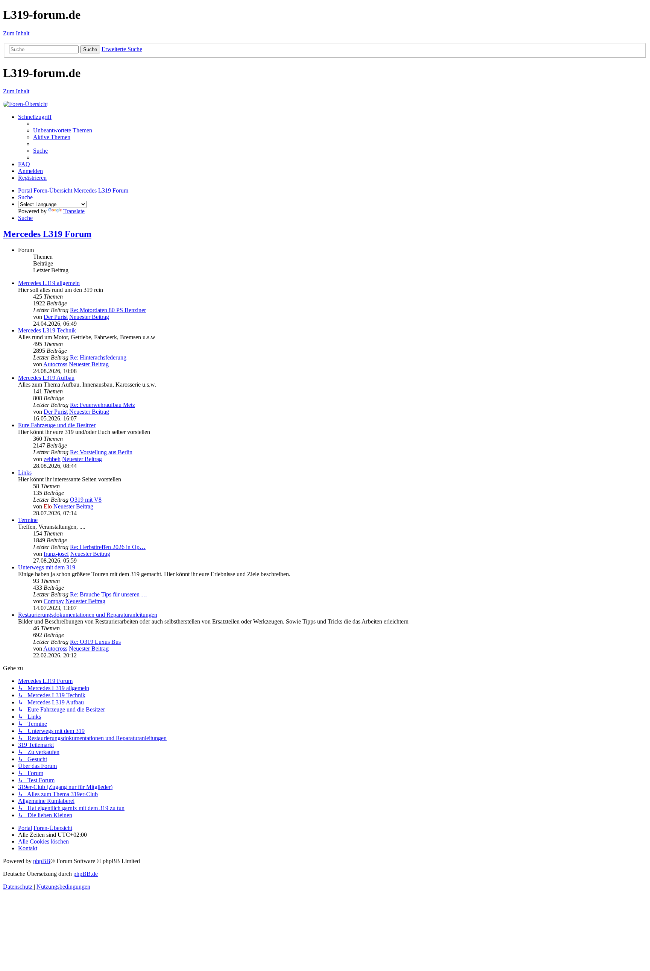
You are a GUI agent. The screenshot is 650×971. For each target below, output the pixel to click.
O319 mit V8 (86, 499)
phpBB (41, 861)
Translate (74, 211)
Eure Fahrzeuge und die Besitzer (57, 425)
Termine (28, 520)
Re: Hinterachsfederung (98, 357)
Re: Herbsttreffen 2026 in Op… (108, 547)
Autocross (55, 364)
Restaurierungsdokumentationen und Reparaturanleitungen (87, 614)
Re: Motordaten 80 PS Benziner (108, 310)
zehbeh (52, 459)
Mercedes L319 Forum (47, 234)
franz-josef (56, 554)
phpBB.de (85, 874)
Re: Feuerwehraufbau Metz (102, 405)
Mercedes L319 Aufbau (46, 378)
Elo (48, 506)
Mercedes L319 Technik (47, 330)
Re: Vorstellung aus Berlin (101, 452)
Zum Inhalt (16, 33)
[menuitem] (62, 130)
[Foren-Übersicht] (25, 104)
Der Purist (56, 317)
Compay (54, 601)
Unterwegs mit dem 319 (46, 567)
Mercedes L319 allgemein (49, 283)
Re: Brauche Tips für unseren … (108, 594)
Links (25, 472)
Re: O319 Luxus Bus (95, 642)
